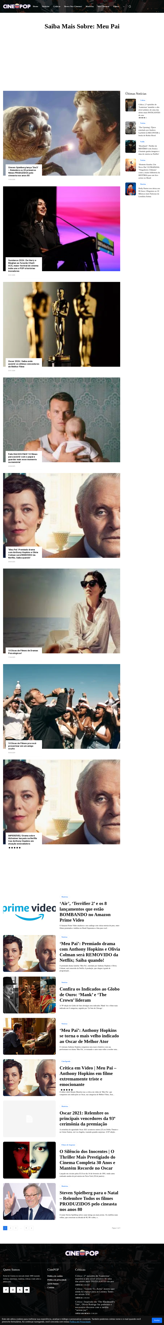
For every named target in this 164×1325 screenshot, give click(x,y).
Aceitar (157, 1320)
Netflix (142, 142)
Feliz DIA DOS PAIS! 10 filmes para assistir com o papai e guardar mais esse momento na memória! (22, 458)
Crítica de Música (82, 1313)
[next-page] (31, 1228)
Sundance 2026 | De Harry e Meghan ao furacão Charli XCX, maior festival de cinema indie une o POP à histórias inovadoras (23, 265)
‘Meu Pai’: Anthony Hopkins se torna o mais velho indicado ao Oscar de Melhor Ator (89, 1036)
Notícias (64, 937)
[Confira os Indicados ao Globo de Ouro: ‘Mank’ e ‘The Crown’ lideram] (29, 995)
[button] (129, 6)
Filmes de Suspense (68, 1145)
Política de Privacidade (80, 1322)
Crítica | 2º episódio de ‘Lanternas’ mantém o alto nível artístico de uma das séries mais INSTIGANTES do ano (149, 109)
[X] (20, 1290)
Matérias (64, 897)
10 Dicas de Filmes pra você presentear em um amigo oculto (22, 746)
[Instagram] (13, 1290)
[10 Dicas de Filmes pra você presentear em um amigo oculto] (61, 706)
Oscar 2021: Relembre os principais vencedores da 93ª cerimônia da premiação (87, 1118)
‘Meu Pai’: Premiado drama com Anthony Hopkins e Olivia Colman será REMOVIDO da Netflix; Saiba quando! (23, 553)
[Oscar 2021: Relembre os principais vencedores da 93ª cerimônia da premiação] (29, 1119)
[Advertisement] (82, 52)
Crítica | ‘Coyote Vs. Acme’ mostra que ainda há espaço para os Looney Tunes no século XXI (95, 1292)
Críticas (142, 100)
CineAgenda (65, 1061)
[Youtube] (27, 1290)
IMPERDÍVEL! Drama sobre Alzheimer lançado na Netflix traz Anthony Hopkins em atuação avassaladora (22, 839)
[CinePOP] (17, 6)
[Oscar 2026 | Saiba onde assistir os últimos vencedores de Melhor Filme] (61, 324)
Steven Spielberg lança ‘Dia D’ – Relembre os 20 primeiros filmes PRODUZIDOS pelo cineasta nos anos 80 (23, 171)
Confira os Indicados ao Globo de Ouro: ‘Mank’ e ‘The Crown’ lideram (90, 994)
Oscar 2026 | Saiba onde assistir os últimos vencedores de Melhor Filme (23, 364)
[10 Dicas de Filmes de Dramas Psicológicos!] (61, 611)
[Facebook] (6, 1290)
